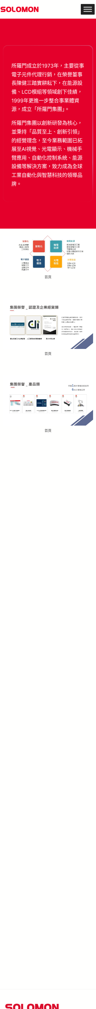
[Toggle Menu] (87, 9)
